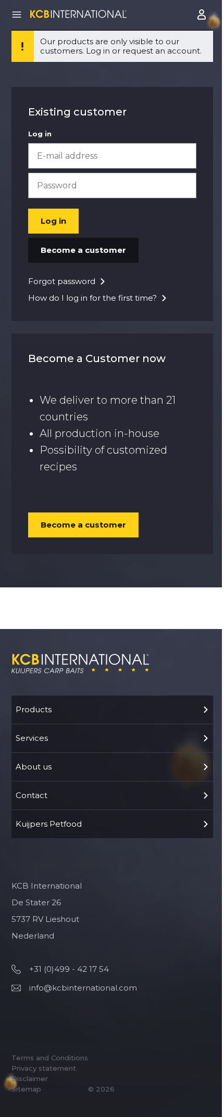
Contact (31, 795)
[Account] (202, 14)
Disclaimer (29, 1078)
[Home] (78, 14)
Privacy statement (43, 1068)
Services (32, 738)
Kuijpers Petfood (49, 824)
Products (34, 709)
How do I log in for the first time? (92, 298)
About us (34, 767)
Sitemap (26, 1089)
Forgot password (61, 281)
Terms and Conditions (49, 1058)
